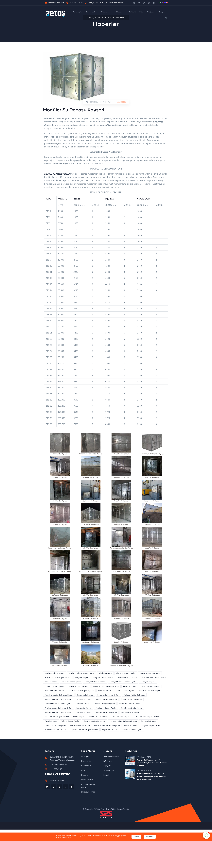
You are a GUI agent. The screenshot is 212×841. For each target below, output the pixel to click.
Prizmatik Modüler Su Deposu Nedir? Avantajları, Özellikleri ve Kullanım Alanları (151, 776)
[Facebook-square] (53, 786)
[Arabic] (160, 3)
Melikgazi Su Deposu (84, 699)
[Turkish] (167, 3)
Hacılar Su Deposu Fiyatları (150, 686)
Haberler (120, 12)
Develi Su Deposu (51, 682)
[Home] (55, 14)
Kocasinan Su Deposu (85, 695)
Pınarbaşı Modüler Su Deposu (129, 704)
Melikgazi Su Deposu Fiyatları (106, 699)
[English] (163, 3)
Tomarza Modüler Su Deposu (94, 721)
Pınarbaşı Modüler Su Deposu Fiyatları (58, 708)
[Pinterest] (59, 786)
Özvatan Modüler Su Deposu (131, 699)
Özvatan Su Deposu (83, 704)
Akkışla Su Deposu (105, 673)
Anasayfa (77, 12)
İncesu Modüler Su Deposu (54, 690)
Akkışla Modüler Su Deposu (54, 673)
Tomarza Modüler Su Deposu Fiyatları (123, 721)
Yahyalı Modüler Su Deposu (80, 725)
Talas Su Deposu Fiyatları (70, 721)
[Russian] (165, 3)
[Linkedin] (71, 786)
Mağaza (150, 12)
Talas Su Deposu (51, 721)
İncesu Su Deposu (104, 690)
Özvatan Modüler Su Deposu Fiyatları (58, 704)
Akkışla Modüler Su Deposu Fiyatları (81, 673)
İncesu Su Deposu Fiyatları (125, 690)
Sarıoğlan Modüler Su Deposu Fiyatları (58, 712)
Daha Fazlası (66, 838)
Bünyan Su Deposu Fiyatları (103, 677)
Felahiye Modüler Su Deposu (95, 682)
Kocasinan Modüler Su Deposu (150, 690)
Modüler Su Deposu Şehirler (100, 102)
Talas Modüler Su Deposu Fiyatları (146, 717)
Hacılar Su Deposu (129, 686)
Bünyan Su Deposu (82, 677)
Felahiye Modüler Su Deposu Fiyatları (123, 682)
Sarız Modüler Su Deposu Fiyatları (57, 717)
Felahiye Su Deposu (148, 682)
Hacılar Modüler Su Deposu (79, 686)
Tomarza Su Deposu (148, 721)
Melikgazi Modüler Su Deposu (134, 695)
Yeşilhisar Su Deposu (109, 730)
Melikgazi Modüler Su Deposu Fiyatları (58, 699)
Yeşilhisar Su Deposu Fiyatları (132, 730)
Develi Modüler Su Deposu (127, 677)
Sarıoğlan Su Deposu (84, 712)
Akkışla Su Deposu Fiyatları (125, 673)
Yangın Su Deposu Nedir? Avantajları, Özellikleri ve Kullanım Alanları (152, 763)
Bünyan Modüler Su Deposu (150, 673)
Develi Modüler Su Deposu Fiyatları (153, 677)
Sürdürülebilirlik (136, 12)
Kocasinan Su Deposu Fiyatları (108, 695)
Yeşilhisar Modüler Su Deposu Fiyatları (84, 730)
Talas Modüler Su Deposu (121, 717)
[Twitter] (47, 786)
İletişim (162, 12)
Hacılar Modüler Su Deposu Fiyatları (106, 686)
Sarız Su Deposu (79, 717)
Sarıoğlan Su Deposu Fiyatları (106, 712)
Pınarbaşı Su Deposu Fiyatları (106, 708)
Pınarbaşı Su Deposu (83, 708)
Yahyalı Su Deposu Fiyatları (151, 725)
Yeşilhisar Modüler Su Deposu (55, 730)
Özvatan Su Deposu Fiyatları (105, 704)
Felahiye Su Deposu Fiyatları (55, 686)
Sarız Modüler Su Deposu (130, 712)
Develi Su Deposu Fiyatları (71, 682)
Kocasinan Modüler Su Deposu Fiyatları (59, 695)
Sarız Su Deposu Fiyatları (98, 717)
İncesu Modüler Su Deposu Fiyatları (81, 690)
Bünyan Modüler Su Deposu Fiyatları (58, 677)
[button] (206, 835)
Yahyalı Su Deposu (130, 725)
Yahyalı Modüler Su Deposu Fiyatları (107, 725)
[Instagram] (65, 786)
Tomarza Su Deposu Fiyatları (55, 725)
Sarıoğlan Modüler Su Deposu (131, 708)
